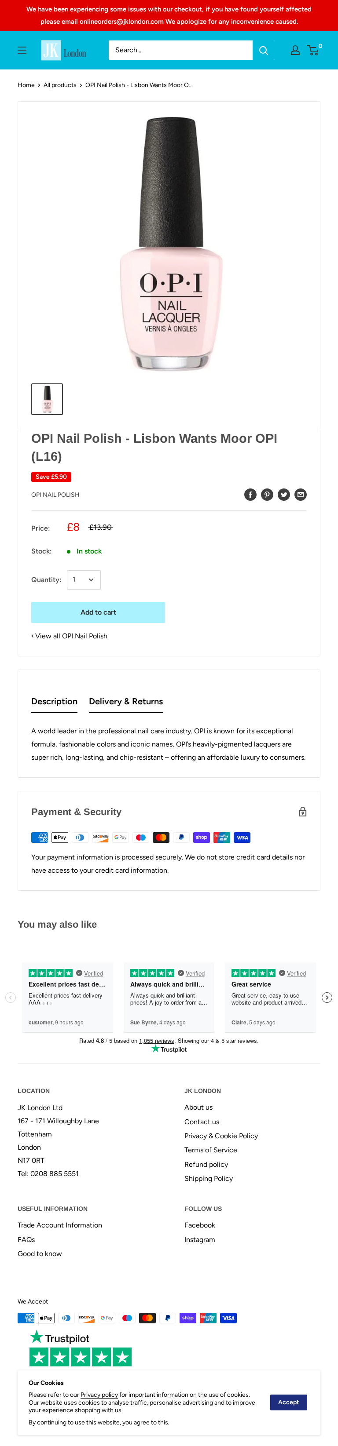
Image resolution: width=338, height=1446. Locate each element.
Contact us (201, 1122)
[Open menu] (22, 50)
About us (198, 1107)
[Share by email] (300, 494)
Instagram (199, 1239)
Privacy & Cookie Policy (221, 1136)
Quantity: (46, 579)
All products (60, 85)
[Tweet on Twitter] (284, 494)
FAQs (26, 1239)
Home (26, 85)
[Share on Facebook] (250, 494)
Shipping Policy (208, 1178)
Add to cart (98, 612)
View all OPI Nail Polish (71, 636)
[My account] (295, 50)
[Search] (264, 50)
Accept (288, 1402)
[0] (313, 50)
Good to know (40, 1253)
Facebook (199, 1225)
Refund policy (206, 1164)
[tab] (54, 703)
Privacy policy (99, 1395)
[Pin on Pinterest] (267, 494)
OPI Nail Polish (55, 495)
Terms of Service (210, 1150)
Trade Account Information (60, 1225)
